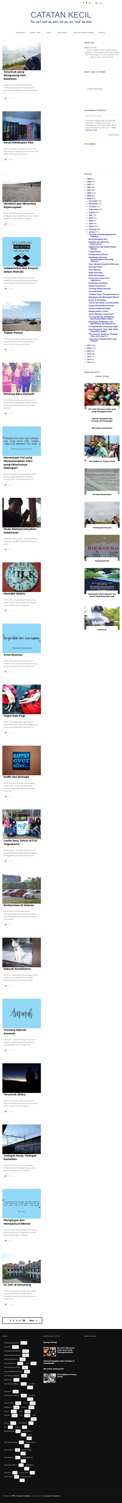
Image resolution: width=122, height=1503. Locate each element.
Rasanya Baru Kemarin (19, 394)
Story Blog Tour (28, 1457)
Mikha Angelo (26, 1450)
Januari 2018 (24, 1473)
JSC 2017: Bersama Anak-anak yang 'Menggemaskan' (102, 410)
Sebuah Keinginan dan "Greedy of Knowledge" (102, 419)
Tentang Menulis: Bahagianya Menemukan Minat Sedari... (101, 318)
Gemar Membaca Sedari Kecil (101, 314)
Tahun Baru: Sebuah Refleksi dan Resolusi (103, 340)
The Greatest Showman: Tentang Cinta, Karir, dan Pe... (103, 335)
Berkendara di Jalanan (19, 905)
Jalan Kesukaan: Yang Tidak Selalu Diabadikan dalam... (103, 330)
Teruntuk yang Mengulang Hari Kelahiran (14, 75)
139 (23, 1321)
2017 (89, 345)
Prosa (30, 1435)
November (93, 204)
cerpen (6, 1411)
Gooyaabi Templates (52, 1496)
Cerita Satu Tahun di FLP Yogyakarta (99, 279)
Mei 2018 (32, 1384)
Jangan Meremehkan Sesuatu (101, 305)
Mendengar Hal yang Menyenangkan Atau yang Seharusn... (101, 259)
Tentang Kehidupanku (84, 33)
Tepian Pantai (13, 332)
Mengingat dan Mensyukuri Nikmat (104, 297)
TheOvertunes (26, 1477)
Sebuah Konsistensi (17, 968)
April (91, 223)
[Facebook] (83, 3)
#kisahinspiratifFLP (10, 1465)
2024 (89, 182)
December (93, 201)
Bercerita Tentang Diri (102, 428)
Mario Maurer (8, 1450)
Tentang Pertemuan (102, 527)
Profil (102, 33)
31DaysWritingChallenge (12, 1351)
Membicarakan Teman (98, 311)
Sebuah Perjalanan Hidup (99, 308)
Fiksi (49, 33)
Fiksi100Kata (22, 1423)
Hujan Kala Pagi (14, 715)
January (92, 232)
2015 (89, 351)
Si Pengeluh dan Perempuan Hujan (103, 326)
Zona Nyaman (13, 654)
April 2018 (7, 1391)
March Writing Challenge (12, 1367)
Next (32, 1321)
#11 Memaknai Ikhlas (102, 494)
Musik (21, 1411)
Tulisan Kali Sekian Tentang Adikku (104, 303)
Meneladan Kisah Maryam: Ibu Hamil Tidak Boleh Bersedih (102, 595)
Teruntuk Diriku (14, 1094)
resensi (24, 1407)
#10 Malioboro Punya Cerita (102, 461)
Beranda (20, 33)
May (91, 221)
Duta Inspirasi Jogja (10, 1442)
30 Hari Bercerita (9, 1363)
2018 (89, 198)
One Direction (8, 1457)
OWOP (25, 1403)
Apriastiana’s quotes (94, 115)
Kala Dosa (102, 629)
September (94, 209)
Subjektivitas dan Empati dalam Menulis (102, 248)
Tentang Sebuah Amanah (100, 288)
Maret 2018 (8, 1380)
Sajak (27, 1363)
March (92, 226)
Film (21, 1415)
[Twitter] (86, 3)
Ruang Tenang (102, 376)
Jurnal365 (7, 1347)
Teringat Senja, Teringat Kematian (104, 294)
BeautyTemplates (24, 1496)
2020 (89, 193)
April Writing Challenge (11, 1376)
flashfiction (8, 1407)
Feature (17, 1427)
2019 (89, 196)
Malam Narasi (30, 1442)
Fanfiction (7, 1473)
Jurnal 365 (35, 33)
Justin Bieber (27, 1431)
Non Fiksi (62, 33)
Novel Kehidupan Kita (18, 142)
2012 (89, 359)
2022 (89, 187)
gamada (7, 1415)
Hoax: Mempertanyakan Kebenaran (104, 264)
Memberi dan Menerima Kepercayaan (99, 243)
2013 (89, 356)
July (91, 215)
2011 (89, 362)
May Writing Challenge (11, 1384)
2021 (89, 190)
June (91, 218)
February (93, 229)
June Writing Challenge (11, 1395)
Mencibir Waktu (14, 593)
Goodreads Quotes (113, 135)
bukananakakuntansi (11, 1359)
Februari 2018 (8, 1403)
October (93, 206)
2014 (89, 354)
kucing (6, 1423)
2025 (89, 179)
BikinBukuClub (9, 1431)
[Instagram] (90, 3)
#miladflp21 (30, 1465)
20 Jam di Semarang (17, 1284)
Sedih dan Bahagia (16, 776)
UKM (34, 1415)
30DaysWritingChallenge (12, 1355)
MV (5, 1427)
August (92, 212)
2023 (89, 184)
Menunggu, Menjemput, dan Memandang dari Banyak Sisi (102, 322)
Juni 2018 (32, 1395)
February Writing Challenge (13, 1371)
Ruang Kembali (102, 561)
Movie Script (8, 1477)
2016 (89, 348)
